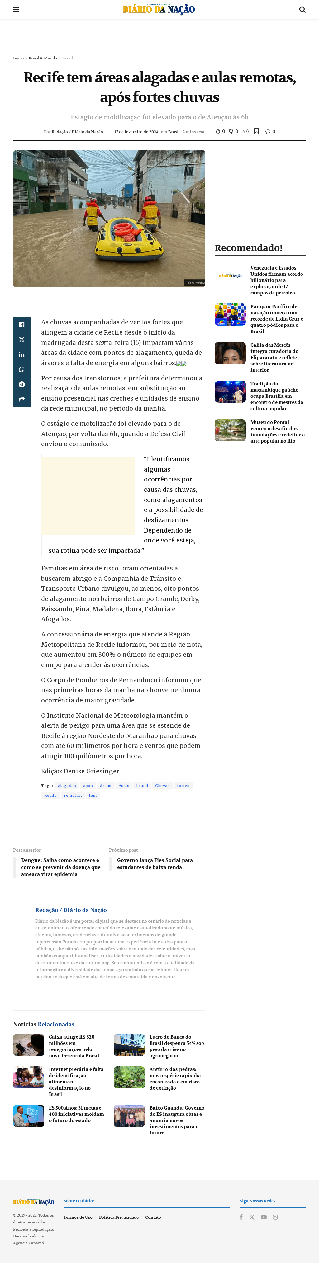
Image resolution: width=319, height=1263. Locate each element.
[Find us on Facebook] (241, 1217)
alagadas (67, 785)
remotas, (73, 795)
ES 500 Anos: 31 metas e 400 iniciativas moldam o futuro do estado (76, 1114)
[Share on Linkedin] (22, 354)
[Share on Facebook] (22, 324)
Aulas (124, 785)
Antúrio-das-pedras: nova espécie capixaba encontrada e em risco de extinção (175, 1078)
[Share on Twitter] (22, 339)
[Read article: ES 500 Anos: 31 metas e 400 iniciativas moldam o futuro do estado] (28, 1116)
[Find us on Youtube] (264, 1217)
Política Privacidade (119, 1217)
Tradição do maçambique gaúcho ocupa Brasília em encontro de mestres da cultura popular (276, 396)
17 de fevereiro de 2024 (136, 131)
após (88, 785)
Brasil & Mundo (43, 58)
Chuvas (162, 785)
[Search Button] (302, 9)
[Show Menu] (16, 9)
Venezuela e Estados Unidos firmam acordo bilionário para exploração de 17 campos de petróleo (276, 280)
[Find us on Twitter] (252, 1217)
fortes (183, 785)
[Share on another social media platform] (22, 399)
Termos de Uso (78, 1217)
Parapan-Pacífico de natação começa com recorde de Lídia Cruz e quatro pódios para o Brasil (276, 319)
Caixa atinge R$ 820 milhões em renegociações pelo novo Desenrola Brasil (74, 1046)
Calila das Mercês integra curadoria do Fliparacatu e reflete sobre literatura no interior (274, 357)
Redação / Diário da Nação (77, 131)
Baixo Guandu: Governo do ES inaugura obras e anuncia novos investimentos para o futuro (177, 1120)
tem (93, 795)
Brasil (67, 58)
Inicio (18, 58)
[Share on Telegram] (22, 384)
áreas (106, 785)
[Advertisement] (159, 37)
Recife (50, 795)
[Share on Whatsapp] (22, 369)
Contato (153, 1217)
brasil (142, 785)
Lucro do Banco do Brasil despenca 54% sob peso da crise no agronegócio (177, 1046)
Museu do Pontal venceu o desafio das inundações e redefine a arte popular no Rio (277, 431)
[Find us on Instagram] (275, 1217)
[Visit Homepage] (159, 9)
